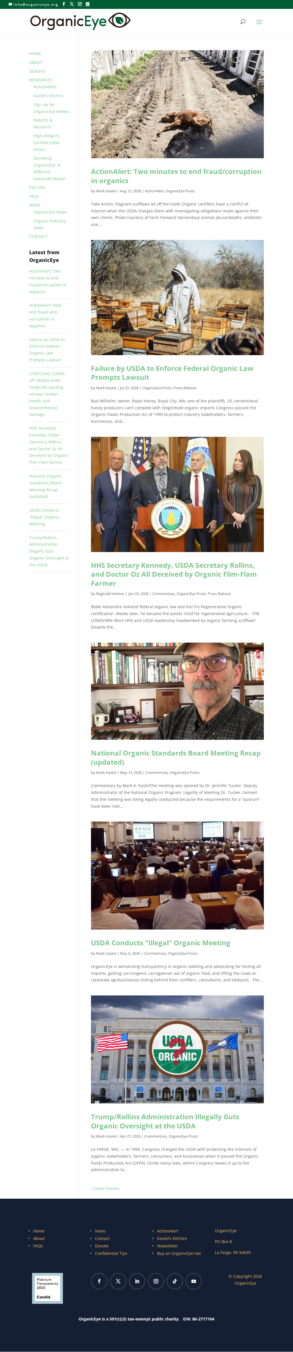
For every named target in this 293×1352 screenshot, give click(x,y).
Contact (102, 1238)
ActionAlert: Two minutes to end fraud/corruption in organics (176, 176)
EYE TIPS (37, 187)
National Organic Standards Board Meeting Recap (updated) (176, 757)
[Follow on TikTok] (175, 1281)
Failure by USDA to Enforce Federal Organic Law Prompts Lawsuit (172, 372)
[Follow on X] (118, 1281)
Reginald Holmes (110, 593)
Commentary (163, 593)
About (39, 1238)
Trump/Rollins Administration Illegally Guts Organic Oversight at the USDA (165, 1121)
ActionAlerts (45, 86)
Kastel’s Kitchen (48, 95)
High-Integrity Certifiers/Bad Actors (46, 142)
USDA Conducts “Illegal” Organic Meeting (160, 942)
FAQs (34, 196)
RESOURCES (40, 80)
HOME (35, 53)
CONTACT (38, 236)
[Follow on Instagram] (156, 1281)
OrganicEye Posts (180, 190)
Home (38, 1231)
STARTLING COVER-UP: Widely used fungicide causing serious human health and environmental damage (47, 394)
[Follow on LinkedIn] (137, 1281)
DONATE (37, 71)
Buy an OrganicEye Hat (179, 1253)
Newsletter (167, 1246)
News (100, 1231)
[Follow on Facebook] (99, 1281)
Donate (102, 1246)
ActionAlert (154, 190)
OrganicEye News (50, 212)
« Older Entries (105, 1188)
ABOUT (36, 62)
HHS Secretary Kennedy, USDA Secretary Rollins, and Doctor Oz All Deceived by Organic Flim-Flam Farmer (174, 574)
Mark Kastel (106, 190)
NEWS (35, 205)
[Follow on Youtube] (193, 1281)
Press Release (184, 387)
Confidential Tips (111, 1253)
